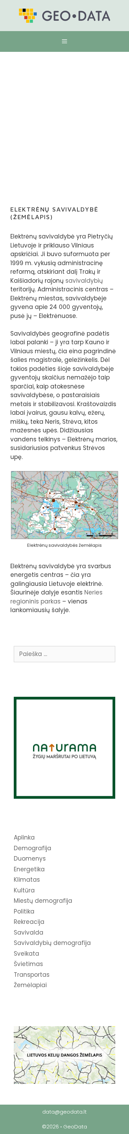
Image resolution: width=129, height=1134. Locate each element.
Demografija (32, 848)
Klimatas (27, 879)
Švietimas (28, 964)
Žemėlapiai (30, 985)
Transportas (32, 975)
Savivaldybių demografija (52, 943)
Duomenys (30, 858)
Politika (24, 911)
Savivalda (28, 932)
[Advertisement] (64, 120)
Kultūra (24, 890)
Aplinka (24, 837)
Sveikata (26, 953)
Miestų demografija (43, 901)
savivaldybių (84, 281)
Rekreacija (29, 922)
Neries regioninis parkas (56, 597)
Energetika (29, 869)
